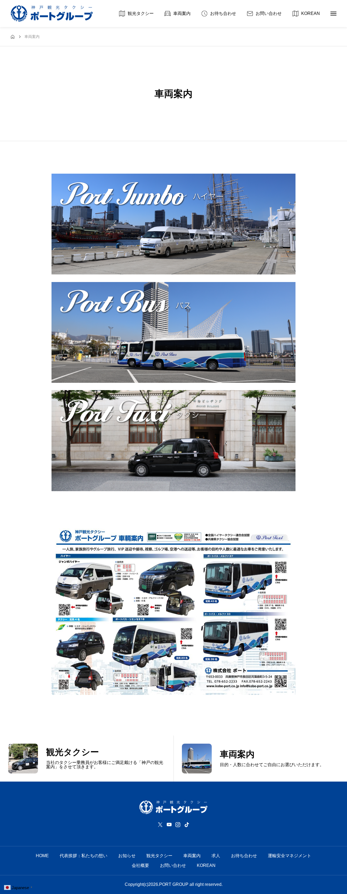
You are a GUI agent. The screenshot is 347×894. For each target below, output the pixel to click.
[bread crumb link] (12, 36)
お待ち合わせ (244, 856)
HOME (42, 856)
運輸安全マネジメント (289, 856)
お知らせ (127, 856)
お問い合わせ (173, 865)
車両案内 (192, 856)
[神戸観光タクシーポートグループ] (52, 13)
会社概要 (140, 865)
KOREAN (206, 865)
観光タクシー (159, 856)
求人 (215, 856)
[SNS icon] (160, 824)
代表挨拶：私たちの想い (83, 856)
